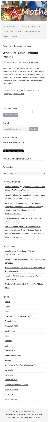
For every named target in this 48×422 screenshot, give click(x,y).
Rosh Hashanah (11, 389)
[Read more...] (8, 83)
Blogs (7, 311)
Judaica (15, 37)
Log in (37, 418)
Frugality (8, 341)
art (38, 90)
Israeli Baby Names (12, 32)
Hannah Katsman (31, 62)
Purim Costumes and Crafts (16, 385)
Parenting (9, 375)
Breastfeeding (35, 27)
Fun (6, 346)
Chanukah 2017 (10, 27)
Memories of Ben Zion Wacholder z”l (20, 365)
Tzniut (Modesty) (32, 32)
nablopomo (8, 94)
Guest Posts (10, 350)
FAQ (7, 336)
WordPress (27, 418)
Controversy (10, 331)
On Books (9, 370)
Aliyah (22, 27)
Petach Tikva (18, 94)
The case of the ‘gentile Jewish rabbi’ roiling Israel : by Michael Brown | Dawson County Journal (23, 230)
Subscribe (9, 394)
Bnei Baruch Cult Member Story (18, 316)
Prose (27, 414)
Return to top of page (24, 411)
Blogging (20, 90)
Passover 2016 (11, 380)
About (6, 37)
